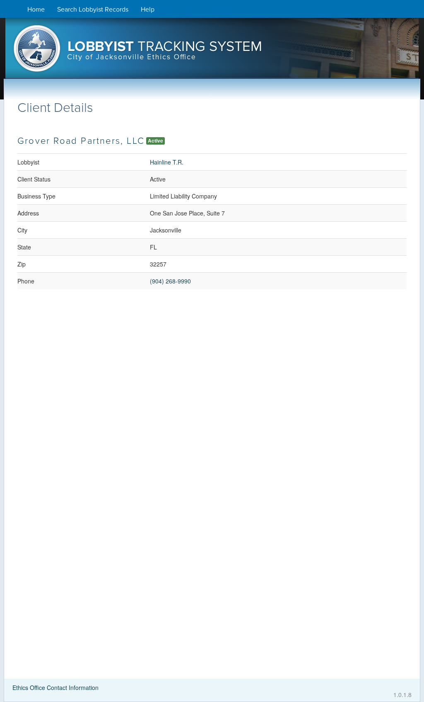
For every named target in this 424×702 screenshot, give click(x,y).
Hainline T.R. (166, 162)
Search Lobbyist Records (92, 9)
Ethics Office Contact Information (55, 687)
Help (147, 9)
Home (36, 9)
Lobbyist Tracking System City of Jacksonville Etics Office (211, 51)
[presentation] (211, 51)
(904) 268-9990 (170, 281)
